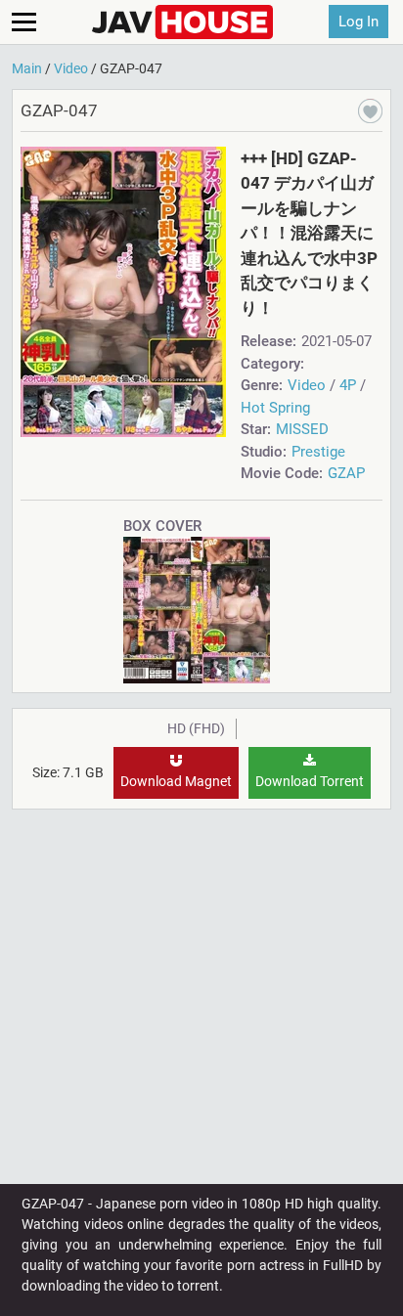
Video (307, 385)
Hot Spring (275, 408)
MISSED (302, 429)
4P (347, 385)
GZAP (346, 473)
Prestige (318, 452)
